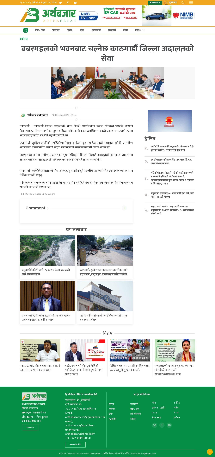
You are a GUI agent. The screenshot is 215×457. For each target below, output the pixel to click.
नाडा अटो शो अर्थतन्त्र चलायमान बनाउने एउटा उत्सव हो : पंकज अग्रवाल (40, 368)
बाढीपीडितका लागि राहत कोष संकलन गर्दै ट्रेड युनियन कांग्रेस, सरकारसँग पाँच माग (172, 148)
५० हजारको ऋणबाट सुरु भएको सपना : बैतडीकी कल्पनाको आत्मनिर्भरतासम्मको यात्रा (174, 370)
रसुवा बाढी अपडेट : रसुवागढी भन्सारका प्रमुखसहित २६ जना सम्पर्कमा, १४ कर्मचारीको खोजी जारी (172, 210)
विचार (176, 413)
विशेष (107, 333)
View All (30, 427)
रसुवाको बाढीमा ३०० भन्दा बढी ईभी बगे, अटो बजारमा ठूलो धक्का (172, 195)
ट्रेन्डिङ (150, 139)
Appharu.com (149, 454)
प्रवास (154, 413)
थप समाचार (76, 229)
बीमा (125, 30)
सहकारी (112, 30)
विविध (138, 30)
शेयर (82, 30)
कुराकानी (96, 30)
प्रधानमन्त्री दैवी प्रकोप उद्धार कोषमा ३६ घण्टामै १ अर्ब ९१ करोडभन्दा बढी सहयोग (46, 317)
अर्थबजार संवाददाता (37, 115)
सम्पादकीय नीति (75, 444)
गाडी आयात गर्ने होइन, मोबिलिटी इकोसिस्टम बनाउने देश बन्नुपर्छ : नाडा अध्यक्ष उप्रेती (83, 370)
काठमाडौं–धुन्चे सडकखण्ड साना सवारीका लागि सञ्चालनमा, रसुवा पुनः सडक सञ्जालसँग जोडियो (104, 272)
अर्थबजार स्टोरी (158, 408)
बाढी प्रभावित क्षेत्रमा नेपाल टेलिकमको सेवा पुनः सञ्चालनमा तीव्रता (103, 317)
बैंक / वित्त (40, 30)
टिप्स (111, 414)
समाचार (112, 409)
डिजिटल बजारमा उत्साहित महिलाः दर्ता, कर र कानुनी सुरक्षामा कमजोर (130, 368)
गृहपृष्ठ (111, 404)
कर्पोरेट (177, 403)
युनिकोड (173, 3)
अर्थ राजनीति (135, 414)
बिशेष (69, 30)
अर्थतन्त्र (56, 30)
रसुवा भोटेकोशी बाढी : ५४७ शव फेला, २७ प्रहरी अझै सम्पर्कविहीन (46, 272)
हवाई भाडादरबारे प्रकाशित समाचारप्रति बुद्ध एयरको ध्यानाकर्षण (171, 161)
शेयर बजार (156, 418)
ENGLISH (155, 3)
